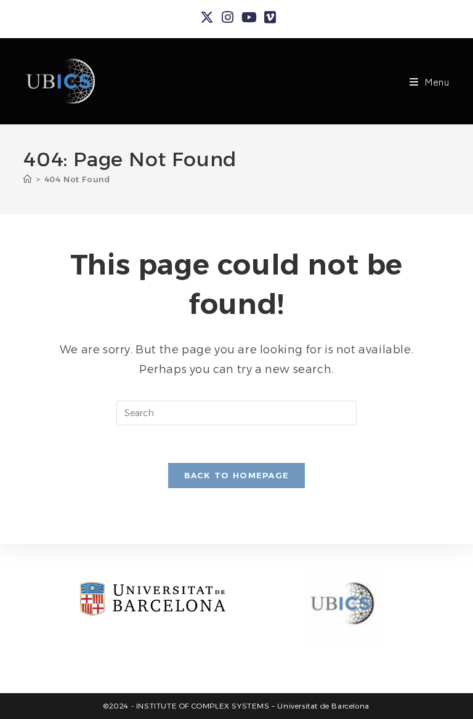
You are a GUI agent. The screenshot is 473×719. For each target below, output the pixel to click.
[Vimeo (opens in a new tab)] (269, 17)
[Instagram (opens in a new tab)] (228, 17)
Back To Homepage (236, 475)
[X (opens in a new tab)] (207, 17)
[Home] (27, 179)
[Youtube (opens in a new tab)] (249, 17)
